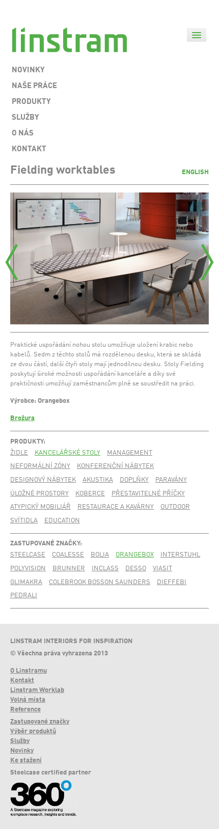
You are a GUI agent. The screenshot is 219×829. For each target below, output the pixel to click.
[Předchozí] (11, 262)
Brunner (68, 568)
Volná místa (27, 700)
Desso (135, 568)
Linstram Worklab (37, 690)
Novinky (22, 751)
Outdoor (175, 507)
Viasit (162, 568)
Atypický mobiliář (40, 507)
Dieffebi (171, 582)
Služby (20, 741)
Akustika (98, 480)
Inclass (105, 568)
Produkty (26, 441)
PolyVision (28, 568)
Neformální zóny (40, 466)
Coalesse (68, 554)
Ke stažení (26, 760)
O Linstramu (28, 671)
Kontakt (22, 680)
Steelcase (27, 554)
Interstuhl (180, 554)
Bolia (100, 554)
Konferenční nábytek (115, 466)
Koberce (90, 493)
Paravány (171, 480)
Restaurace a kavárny (115, 507)
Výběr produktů (33, 731)
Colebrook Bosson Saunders (99, 582)
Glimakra (26, 582)
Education (62, 520)
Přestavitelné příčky (148, 493)
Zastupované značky (45, 543)
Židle (19, 453)
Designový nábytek (43, 480)
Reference (25, 709)
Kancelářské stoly (67, 453)
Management (129, 453)
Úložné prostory (39, 493)
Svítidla (24, 520)
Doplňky (134, 480)
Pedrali (23, 595)
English (195, 172)
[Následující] (207, 262)
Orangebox (135, 554)
